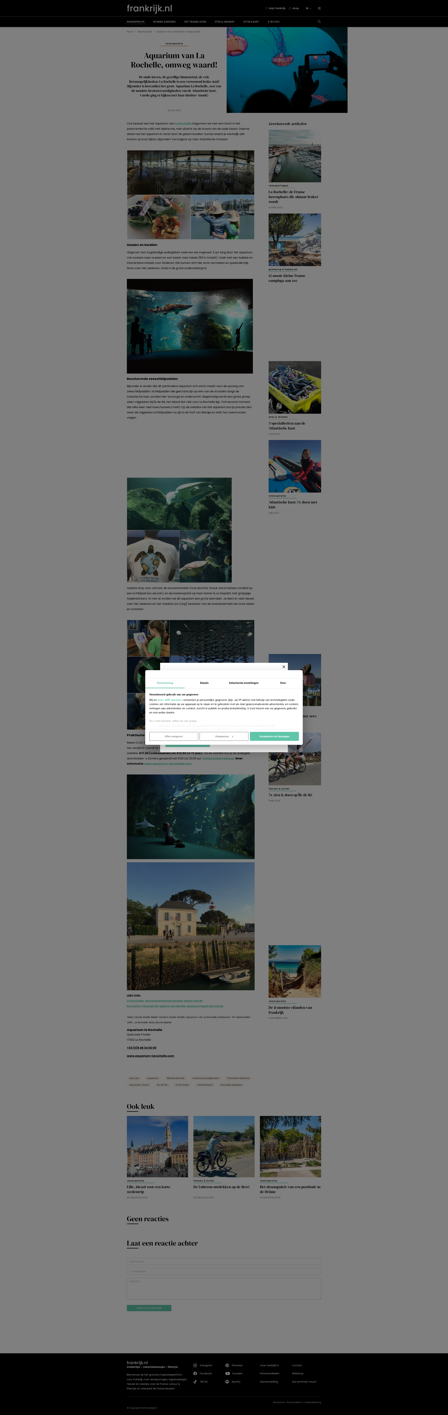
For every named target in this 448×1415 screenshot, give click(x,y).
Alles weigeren (174, 736)
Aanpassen (222, 736)
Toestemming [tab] (165, 682)
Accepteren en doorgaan (274, 736)
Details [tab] (204, 682)
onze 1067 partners (170, 699)
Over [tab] (283, 682)
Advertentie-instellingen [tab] (243, 682)
